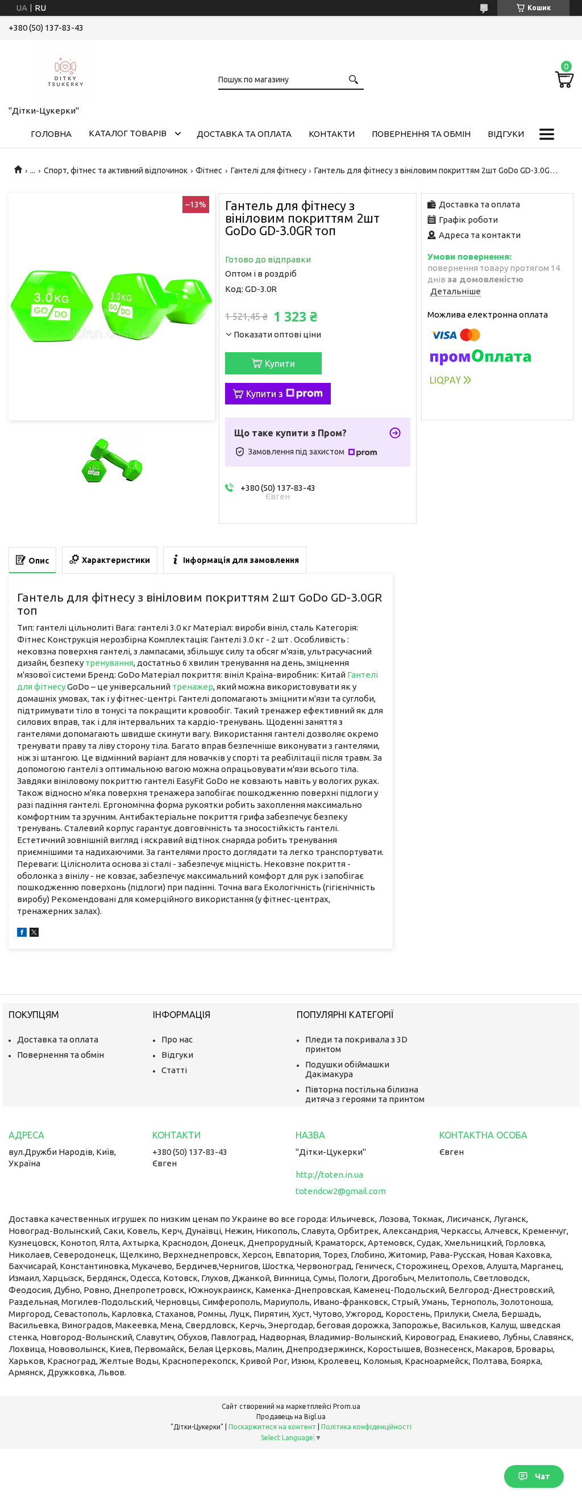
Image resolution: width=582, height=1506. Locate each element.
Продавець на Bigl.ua (291, 1416)
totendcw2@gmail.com (341, 1191)
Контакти (332, 134)
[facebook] (22, 933)
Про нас (177, 1039)
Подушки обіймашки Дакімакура (347, 1069)
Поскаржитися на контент (272, 1426)
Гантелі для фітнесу (268, 170)
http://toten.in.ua (329, 1174)
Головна (51, 134)
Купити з (264, 394)
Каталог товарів (128, 133)
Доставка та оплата (244, 134)
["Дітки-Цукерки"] (65, 70)
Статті (174, 1070)
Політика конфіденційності (366, 1426)
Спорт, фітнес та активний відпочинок (116, 170)
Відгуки (506, 134)
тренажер (192, 686)
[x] (34, 933)
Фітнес (209, 170)
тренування (109, 663)
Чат (542, 1476)
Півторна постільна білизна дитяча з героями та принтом (365, 1094)
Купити (280, 363)
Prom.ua (346, 1406)
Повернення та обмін (421, 134)
